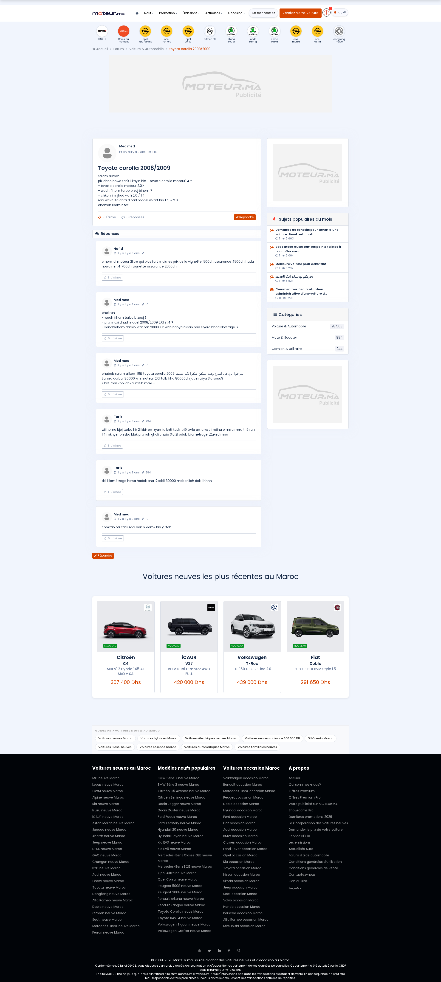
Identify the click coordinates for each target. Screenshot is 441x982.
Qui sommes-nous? (305, 784)
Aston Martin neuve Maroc (113, 823)
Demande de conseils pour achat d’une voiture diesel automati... (306, 232)
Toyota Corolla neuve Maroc (181, 911)
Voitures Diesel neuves (115, 747)
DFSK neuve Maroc (107, 849)
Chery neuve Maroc (108, 881)
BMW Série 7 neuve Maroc (178, 778)
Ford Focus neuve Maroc (177, 816)
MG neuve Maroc (106, 778)
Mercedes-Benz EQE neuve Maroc (185, 866)
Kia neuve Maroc (105, 804)
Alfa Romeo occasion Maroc (246, 919)
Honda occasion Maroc (241, 906)
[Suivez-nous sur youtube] (199, 950)
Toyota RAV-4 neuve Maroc (180, 918)
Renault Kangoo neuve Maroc (181, 905)
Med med (127, 146)
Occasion (235, 13)
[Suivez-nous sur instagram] (238, 950)
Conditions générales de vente (313, 868)
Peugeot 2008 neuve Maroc (180, 892)
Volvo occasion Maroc (241, 900)
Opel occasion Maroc (240, 855)
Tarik (118, 416)
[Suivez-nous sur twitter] (209, 950)
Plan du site (298, 881)
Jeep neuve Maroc (107, 842)
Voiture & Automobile (146, 49)
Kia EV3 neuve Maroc (174, 842)
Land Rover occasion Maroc (245, 849)
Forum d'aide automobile (309, 855)
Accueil (101, 49)
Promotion (167, 13)
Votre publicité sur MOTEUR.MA (313, 804)
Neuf (148, 13)
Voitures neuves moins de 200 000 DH (272, 738)
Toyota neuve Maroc (109, 887)
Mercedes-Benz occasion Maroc (249, 791)
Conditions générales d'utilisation (315, 861)
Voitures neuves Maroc (115, 738)
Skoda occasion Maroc (241, 881)
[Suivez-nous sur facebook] (229, 950)
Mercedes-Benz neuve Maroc (116, 926)
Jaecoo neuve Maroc (109, 829)
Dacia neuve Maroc (108, 906)
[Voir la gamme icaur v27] (189, 626)
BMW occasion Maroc (240, 836)
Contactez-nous (302, 874)
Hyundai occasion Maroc (243, 810)
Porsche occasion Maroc (243, 913)
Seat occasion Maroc (240, 894)
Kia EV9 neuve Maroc (174, 849)
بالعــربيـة (295, 887)
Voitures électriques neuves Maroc (211, 738)
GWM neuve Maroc (107, 791)
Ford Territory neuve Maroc (179, 823)
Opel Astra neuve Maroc (177, 873)
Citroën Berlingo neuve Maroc (181, 797)
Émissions (190, 13)
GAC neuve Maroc (107, 855)
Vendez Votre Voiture (300, 13)
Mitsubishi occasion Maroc (244, 926)
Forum (118, 49)
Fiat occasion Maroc (239, 823)
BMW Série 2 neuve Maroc (178, 784)
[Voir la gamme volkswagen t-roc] (252, 626)
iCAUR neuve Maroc (108, 816)
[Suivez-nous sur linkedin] (219, 950)
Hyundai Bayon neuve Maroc (181, 836)
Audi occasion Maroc (240, 829)
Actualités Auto (301, 849)
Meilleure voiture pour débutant (300, 264)
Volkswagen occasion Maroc (246, 778)
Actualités (213, 13)
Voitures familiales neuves (257, 747)
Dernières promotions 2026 (310, 816)
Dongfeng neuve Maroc (111, 894)
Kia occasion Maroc (238, 861)
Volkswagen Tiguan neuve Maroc (184, 924)
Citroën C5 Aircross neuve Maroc (184, 791)
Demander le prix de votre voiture (316, 829)
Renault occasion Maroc (242, 784)
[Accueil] (137, 13)
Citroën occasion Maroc (242, 842)
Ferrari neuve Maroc (108, 932)
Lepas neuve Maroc (108, 784)
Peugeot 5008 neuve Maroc (180, 886)
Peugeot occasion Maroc (243, 797)
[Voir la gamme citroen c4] (125, 626)
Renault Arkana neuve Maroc (181, 898)
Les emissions (300, 842)
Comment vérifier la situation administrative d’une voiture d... (301, 291)
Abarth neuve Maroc (108, 836)
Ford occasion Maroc (240, 816)
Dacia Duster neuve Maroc (179, 810)
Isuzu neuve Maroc (107, 810)
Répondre (246, 217)
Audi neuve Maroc (106, 874)
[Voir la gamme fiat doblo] (315, 626)
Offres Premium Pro (305, 797)
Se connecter (263, 13)
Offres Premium (302, 791)
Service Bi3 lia (299, 836)
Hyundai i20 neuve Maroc (178, 829)
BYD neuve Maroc (106, 868)
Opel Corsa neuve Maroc (178, 879)
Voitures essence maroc (158, 747)
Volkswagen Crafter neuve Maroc (184, 931)
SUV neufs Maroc (320, 738)
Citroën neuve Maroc (109, 913)
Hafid (118, 248)
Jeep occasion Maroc (240, 887)
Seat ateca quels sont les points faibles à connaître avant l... (308, 249)
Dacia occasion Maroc (241, 804)
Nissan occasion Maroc (241, 874)
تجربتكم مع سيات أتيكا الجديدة (294, 276)
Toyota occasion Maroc (242, 868)
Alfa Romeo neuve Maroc (112, 900)
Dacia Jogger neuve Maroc (179, 804)
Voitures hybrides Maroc (159, 738)
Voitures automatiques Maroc (207, 747)
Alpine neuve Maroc (108, 797)
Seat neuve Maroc (107, 919)
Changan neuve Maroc (110, 861)
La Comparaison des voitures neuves (318, 823)
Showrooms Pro (301, 810)
